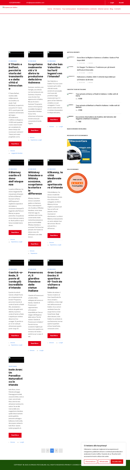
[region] (103, 454)
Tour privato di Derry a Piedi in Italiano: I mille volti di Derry (97, 95)
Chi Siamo (57, 9)
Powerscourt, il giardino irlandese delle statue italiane (35, 282)
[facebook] (91, 2)
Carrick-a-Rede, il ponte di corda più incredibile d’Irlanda (16, 280)
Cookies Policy (79, 465)
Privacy (68, 465)
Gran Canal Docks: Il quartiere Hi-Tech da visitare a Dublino (55, 280)
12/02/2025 (82, 63)
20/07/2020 (13, 366)
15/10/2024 (82, 73)
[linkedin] (94, 2)
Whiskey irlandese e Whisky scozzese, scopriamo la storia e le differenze (35, 183)
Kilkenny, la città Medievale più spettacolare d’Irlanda (55, 180)
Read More (15, 144)
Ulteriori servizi (103, 9)
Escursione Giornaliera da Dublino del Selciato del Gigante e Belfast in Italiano (96, 118)
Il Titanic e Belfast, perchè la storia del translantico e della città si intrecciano (16, 76)
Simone (12, 151)
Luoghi (40, 140)
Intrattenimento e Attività (87, 9)
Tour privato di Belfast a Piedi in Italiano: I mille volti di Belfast (97, 106)
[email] (88, 2)
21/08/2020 (13, 61)
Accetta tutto (117, 461)
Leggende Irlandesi (16, 153)
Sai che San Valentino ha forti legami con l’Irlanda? (55, 70)
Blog (111, 9)
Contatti (117, 9)
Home (50, 9)
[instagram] (101, 2)
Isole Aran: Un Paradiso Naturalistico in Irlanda (16, 377)
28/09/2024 (82, 82)
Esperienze (34, 140)
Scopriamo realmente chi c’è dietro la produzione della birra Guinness (35, 73)
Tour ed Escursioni (69, 9)
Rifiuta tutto (104, 461)
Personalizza (91, 461)
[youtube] (98, 2)
